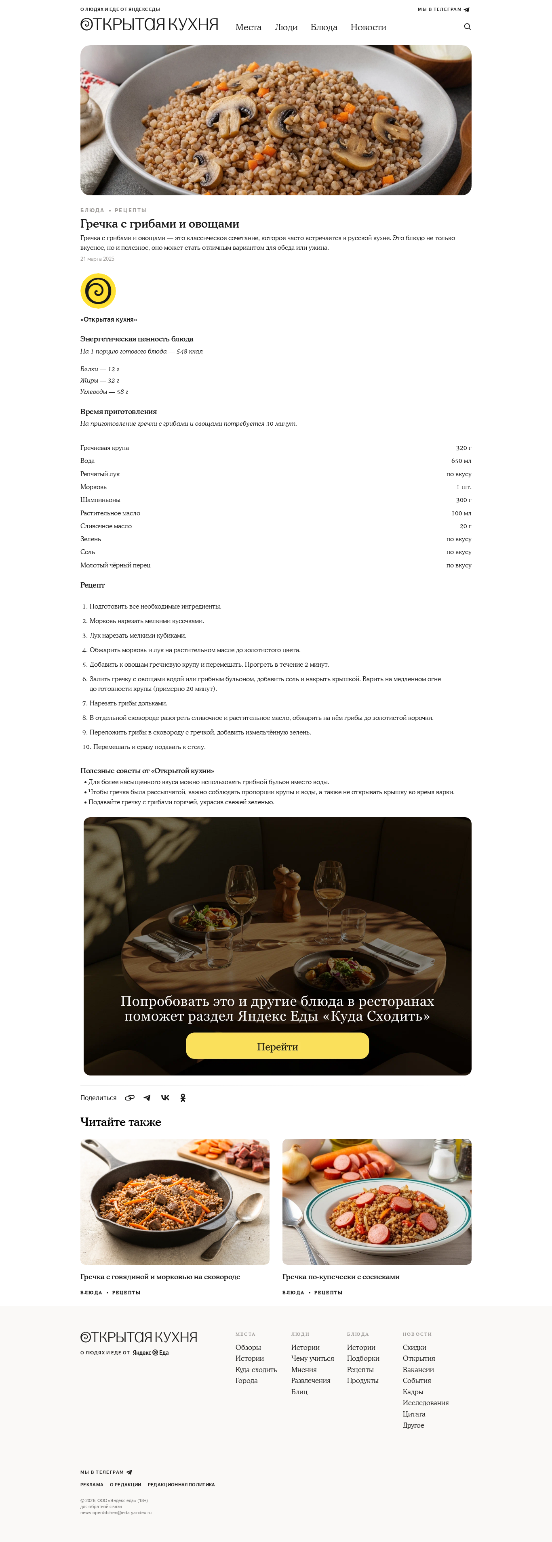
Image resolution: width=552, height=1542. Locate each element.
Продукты (363, 1381)
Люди (286, 27)
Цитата (414, 1414)
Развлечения (311, 1381)
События (417, 1381)
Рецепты (131, 210)
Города (247, 1381)
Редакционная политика (181, 1485)
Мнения (304, 1370)
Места (249, 27)
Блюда (324, 27)
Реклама (91, 1485)
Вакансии (418, 1370)
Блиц (299, 1392)
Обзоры (248, 1348)
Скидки (414, 1348)
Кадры (413, 1392)
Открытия (419, 1359)
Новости (368, 27)
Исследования (426, 1403)
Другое (413, 1426)
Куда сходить (256, 1370)
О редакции (125, 1485)
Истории (250, 1359)
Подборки (363, 1359)
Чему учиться (312, 1359)
